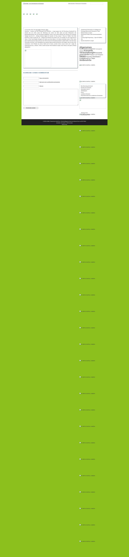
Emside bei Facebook (86, 87)
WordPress (58, 121)
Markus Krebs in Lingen (86, 32)
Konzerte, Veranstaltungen (87, 51)
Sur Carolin (38, 29)
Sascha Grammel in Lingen (87, 40)
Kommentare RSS (85, 115)
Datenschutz (64, 124)
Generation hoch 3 (85, 89)
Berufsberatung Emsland (87, 86)
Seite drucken (71, 3)
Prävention (89, 56)
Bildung (39, 21)
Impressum (78, 3)
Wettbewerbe (85, 60)
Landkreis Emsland (85, 94)
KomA (82, 92)
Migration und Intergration (96, 54)
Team (93, 58)
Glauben (81, 51)
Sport (89, 58)
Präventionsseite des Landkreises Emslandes (92, 95)
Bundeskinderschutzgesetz (87, 49)
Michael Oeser (76, 121)
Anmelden (84, 3)
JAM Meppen (84, 90)
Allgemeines (85, 47)
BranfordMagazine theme (66, 121)
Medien (87, 54)
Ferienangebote (98, 48)
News (47, 29)
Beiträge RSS (84, 112)
